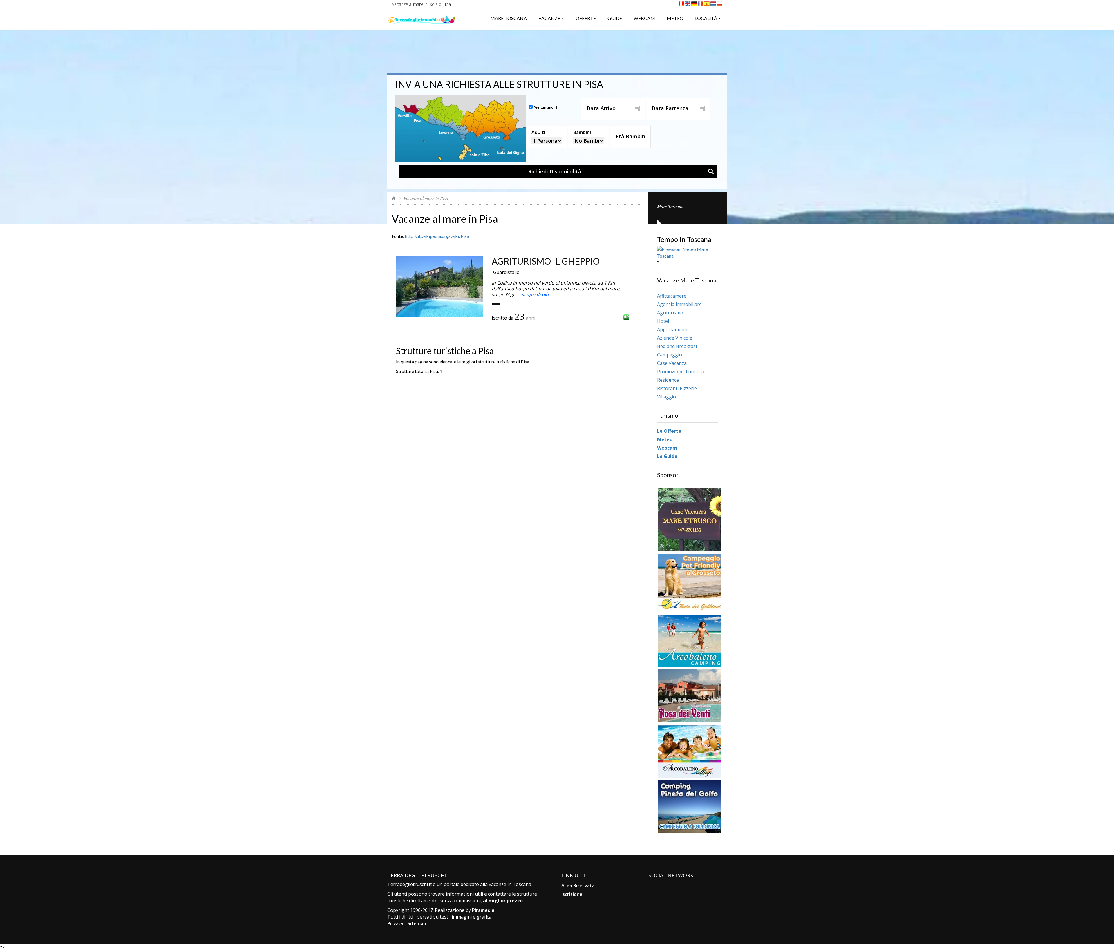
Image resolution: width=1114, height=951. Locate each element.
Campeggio (669, 355)
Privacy (395, 923)
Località (706, 18)
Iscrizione (572, 894)
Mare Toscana (508, 18)
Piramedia (483, 910)
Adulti (538, 132)
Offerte (586, 18)
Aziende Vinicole (674, 338)
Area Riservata (578, 885)
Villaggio (666, 397)
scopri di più (535, 294)
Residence (668, 380)
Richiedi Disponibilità (554, 171)
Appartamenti (672, 329)
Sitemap (417, 923)
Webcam (644, 18)
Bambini (582, 132)
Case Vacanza (672, 363)
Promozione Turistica (680, 371)
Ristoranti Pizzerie (677, 388)
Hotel (663, 321)
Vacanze (549, 18)
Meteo (675, 18)
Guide (614, 18)
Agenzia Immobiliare (679, 304)
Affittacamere (671, 296)
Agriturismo (670, 312)
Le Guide (667, 456)
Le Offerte (669, 431)
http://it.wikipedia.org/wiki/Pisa (437, 236)
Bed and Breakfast (677, 346)
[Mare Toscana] (421, 17)
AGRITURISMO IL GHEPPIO (546, 261)
